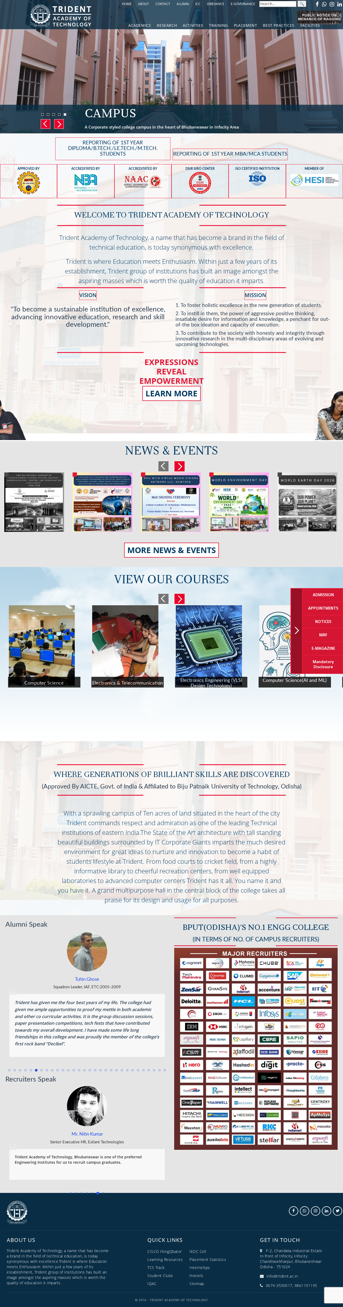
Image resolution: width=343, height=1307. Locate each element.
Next (58, 124)
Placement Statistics (207, 1259)
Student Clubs (160, 1275)
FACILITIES (310, 25)
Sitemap (196, 1283)
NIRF (323, 635)
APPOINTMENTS (323, 608)
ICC (197, 4)
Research (167, 25)
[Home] (61, 15)
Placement (245, 25)
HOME (127, 4)
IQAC (151, 1283)
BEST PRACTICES (278, 25)
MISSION (255, 295)
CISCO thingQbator (164, 1251)
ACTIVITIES (193, 25)
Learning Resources (165, 1259)
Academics (139, 25)
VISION (87, 295)
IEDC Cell (197, 1251)
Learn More (171, 393)
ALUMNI (183, 4)
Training (218, 25)
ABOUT (143, 4)
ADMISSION (323, 595)
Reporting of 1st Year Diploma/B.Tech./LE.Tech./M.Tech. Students (113, 148)
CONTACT (162, 4)
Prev (163, 466)
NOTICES (323, 622)
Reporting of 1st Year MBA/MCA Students (230, 154)
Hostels (196, 1275)
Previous (45, 124)
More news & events (171, 549)
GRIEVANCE (215, 4)
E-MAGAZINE (323, 649)
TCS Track (156, 1267)
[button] (9, 1070)
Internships (199, 1267)
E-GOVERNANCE (243, 4)
